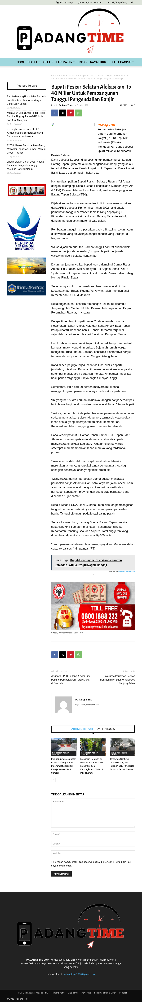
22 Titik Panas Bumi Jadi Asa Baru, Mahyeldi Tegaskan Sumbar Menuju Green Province (26, 149)
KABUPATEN (64, 62)
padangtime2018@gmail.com (79, 974)
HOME (21, 62)
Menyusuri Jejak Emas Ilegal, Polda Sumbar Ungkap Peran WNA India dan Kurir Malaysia (26, 116)
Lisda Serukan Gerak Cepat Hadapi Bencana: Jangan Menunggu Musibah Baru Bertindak (26, 165)
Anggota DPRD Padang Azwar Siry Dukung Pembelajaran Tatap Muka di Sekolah (70, 679)
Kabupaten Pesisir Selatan (91, 75)
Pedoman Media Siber (105, 992)
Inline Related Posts (126, 572)
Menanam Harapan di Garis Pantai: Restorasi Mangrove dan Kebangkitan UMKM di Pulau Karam (91, 766)
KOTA (47, 62)
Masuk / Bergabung (117, 2)
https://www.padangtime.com (87, 704)
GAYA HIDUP (98, 62)
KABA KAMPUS (121, 62)
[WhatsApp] (78, 113)
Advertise (86, 992)
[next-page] (59, 780)
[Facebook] (54, 113)
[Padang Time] (71, 31)
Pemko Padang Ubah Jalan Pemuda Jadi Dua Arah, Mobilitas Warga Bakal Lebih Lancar (26, 100)
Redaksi (123, 992)
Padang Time (66, 105)
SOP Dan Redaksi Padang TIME (33, 992)
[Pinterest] (70, 113)
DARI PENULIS (106, 728)
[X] (62, 113)
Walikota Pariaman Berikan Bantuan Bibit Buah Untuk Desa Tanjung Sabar (117, 679)
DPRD (81, 62)
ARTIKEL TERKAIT (82, 728)
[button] (132, 2)
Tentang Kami (58, 992)
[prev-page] (53, 780)
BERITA (32, 62)
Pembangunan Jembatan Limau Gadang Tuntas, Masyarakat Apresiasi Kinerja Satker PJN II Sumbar (63, 766)
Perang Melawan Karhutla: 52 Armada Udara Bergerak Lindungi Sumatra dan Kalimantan (25, 133)
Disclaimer (73, 992)
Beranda (55, 75)
